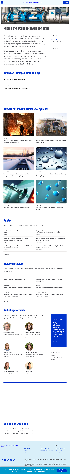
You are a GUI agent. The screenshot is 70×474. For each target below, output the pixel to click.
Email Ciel (53, 359)
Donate (66, 2)
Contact (58, 453)
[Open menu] (2, 2)
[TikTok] (14, 460)
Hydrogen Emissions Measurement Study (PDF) (50, 287)
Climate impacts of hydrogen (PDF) (14, 279)
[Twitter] (2, 460)
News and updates (44, 448)
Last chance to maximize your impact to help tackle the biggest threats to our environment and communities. (29, 470)
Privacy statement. (58, 459)
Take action (59, 450)
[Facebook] (11, 460)
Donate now (61, 470)
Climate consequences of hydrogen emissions (17, 287)
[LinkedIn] (5, 460)
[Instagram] (8, 460)
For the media (43, 453)
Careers (26, 450)
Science (55, 48)
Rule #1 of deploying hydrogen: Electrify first (16, 207)
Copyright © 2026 (28, 459)
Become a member (60, 448)
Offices (26, 453)
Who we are (27, 448)
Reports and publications (46, 450)
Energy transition (58, 42)
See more (6, 254)
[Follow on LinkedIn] (26, 337)
